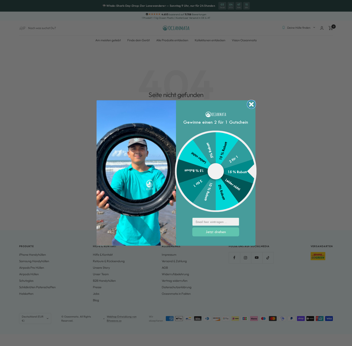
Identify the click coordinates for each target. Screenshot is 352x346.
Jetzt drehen (216, 231)
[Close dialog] (251, 104)
